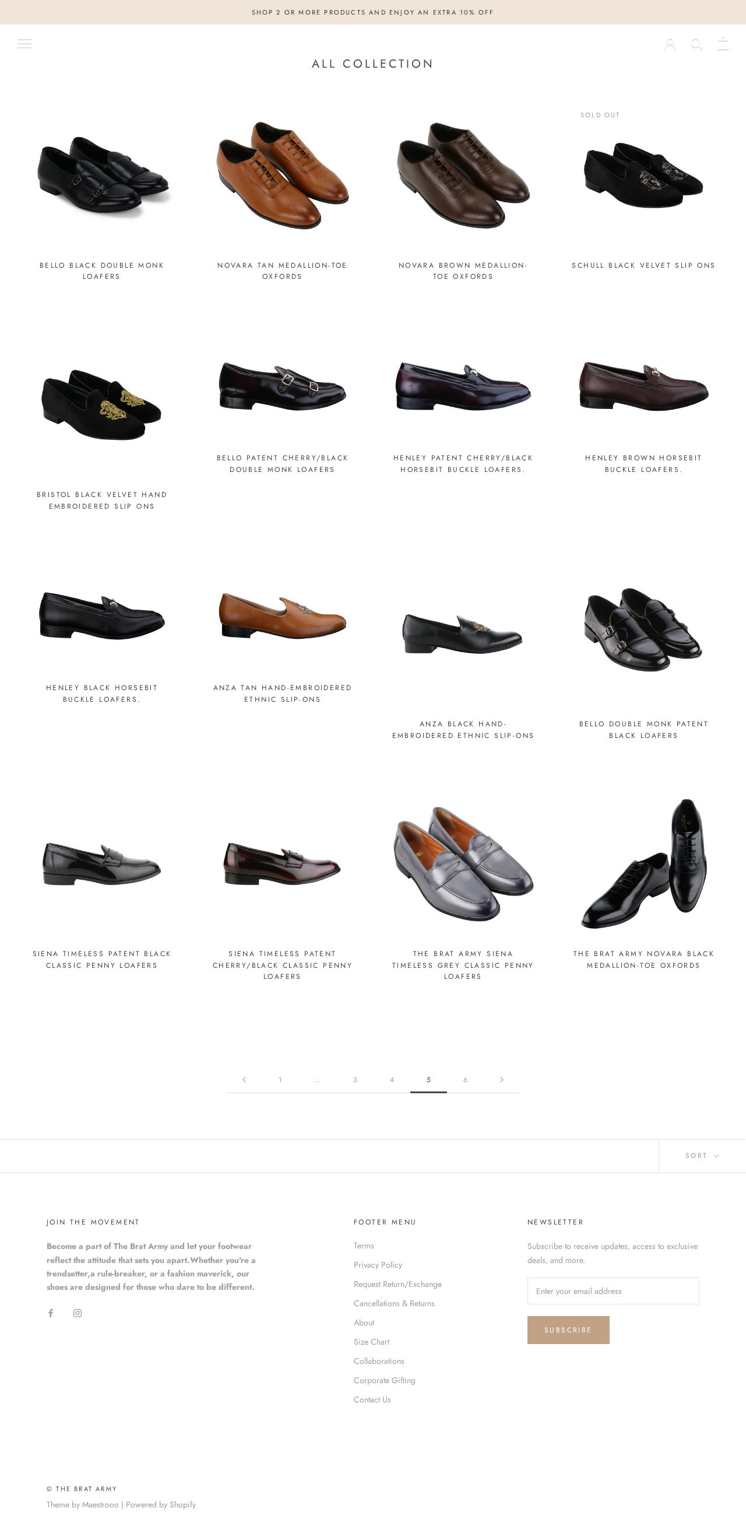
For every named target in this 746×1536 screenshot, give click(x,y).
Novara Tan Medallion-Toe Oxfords (282, 271)
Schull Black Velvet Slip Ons (644, 265)
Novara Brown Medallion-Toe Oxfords (463, 271)
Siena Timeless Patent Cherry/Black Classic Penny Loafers (283, 965)
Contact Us (372, 1399)
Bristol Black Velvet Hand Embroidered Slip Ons (102, 500)
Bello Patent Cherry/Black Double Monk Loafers (283, 464)
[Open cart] (723, 43)
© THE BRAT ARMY (82, 1488)
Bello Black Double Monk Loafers (102, 271)
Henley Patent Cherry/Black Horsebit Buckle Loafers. (463, 464)
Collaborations (379, 1361)
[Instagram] (77, 1312)
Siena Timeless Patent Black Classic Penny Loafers (102, 960)
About (364, 1322)
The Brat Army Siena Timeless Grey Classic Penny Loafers (463, 965)
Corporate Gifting (385, 1380)
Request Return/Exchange (398, 1284)
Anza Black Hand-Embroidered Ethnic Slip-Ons (463, 730)
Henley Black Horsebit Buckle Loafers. (102, 694)
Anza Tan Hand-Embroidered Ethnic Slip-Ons (283, 694)
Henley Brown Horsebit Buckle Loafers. (643, 464)
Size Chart (371, 1342)
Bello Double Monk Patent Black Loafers (644, 730)
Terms (364, 1245)
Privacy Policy (378, 1265)
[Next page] (502, 1080)
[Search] (697, 43)
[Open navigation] (24, 43)
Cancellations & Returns (394, 1303)
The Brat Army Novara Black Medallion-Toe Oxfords (644, 960)
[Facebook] (51, 1312)
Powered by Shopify (161, 1504)
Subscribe (568, 1330)
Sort (698, 1155)
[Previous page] (244, 1080)
